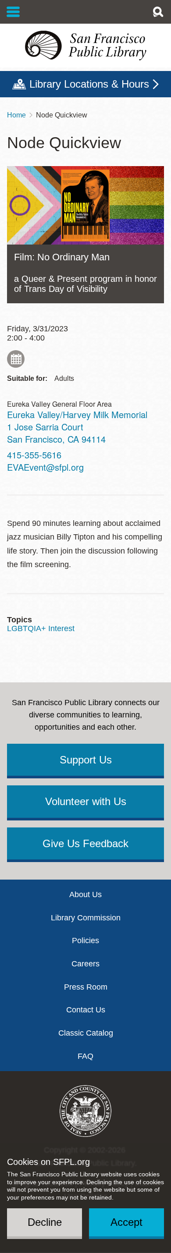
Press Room (85, 987)
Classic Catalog (85, 1033)
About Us (85, 894)
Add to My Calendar (16, 359)
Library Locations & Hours (89, 84)
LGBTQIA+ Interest (41, 628)
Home (16, 115)
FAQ (85, 1056)
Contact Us (85, 1009)
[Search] (158, 12)
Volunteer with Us (85, 801)
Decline (45, 1222)
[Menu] (13, 12)
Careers (85, 963)
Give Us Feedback (85, 843)
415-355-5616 (34, 454)
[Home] (85, 45)
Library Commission (86, 917)
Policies (85, 940)
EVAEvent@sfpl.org (45, 467)
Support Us (86, 760)
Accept (126, 1222)
